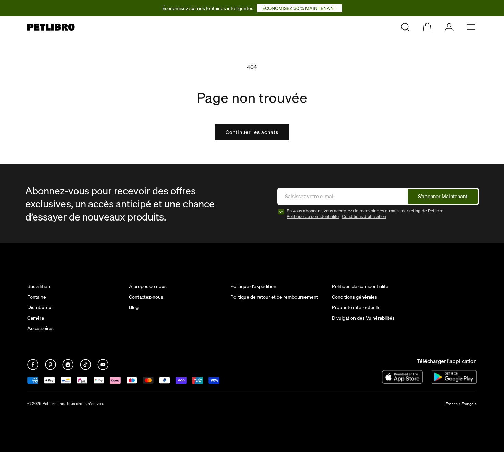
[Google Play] (454, 377)
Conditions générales (354, 297)
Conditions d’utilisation (364, 216)
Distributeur (40, 307)
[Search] (405, 27)
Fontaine (36, 297)
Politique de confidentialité (313, 216)
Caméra (35, 318)
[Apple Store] (402, 377)
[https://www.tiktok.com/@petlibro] (86, 368)
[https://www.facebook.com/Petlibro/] (33, 368)
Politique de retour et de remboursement (274, 297)
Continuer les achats (252, 132)
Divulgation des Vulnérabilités (363, 318)
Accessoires (40, 328)
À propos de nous (148, 286)
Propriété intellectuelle (356, 307)
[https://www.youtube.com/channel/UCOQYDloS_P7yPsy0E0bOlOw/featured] (102, 368)
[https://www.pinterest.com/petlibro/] (51, 368)
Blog (134, 307)
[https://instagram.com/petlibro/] (68, 368)
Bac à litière (39, 286)
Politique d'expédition (253, 286)
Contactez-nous (146, 297)
